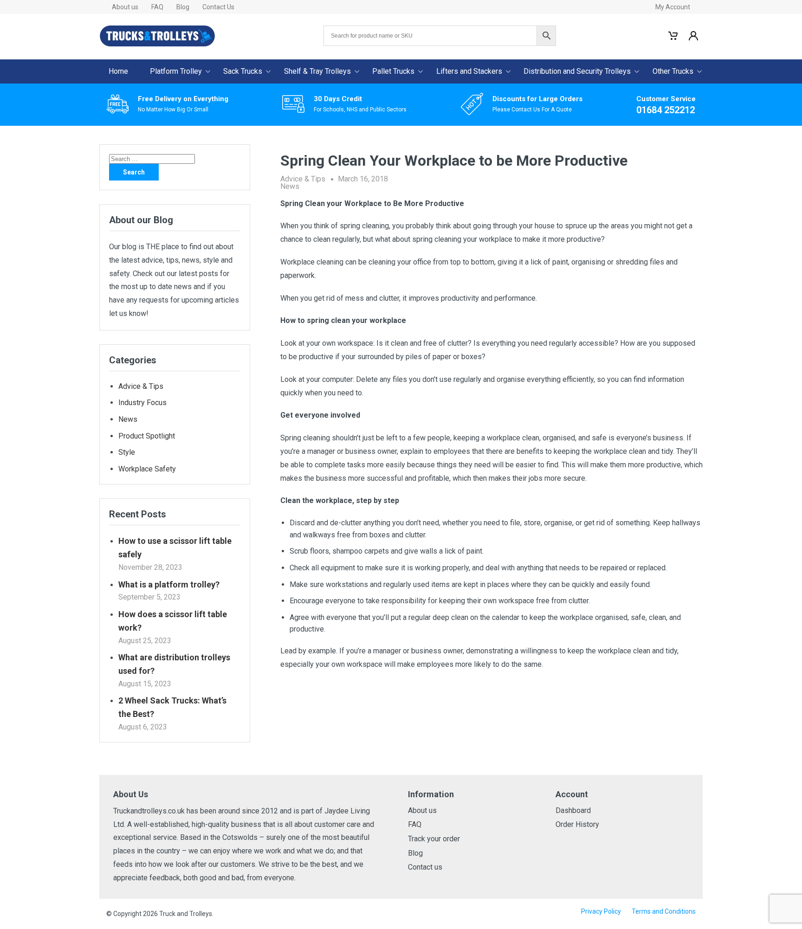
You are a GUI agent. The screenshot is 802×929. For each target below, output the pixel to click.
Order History (577, 824)
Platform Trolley (176, 71)
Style (126, 452)
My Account (672, 7)
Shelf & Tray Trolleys (317, 71)
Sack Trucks (242, 71)
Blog (182, 7)
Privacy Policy (601, 911)
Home (118, 71)
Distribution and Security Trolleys (577, 71)
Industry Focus (142, 402)
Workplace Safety (147, 468)
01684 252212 (665, 110)
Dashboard (573, 810)
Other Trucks (673, 71)
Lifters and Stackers (469, 71)
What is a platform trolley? (169, 584)
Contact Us (218, 7)
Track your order (434, 838)
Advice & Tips (302, 178)
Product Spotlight (146, 436)
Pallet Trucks (393, 71)
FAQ (157, 7)
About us (125, 7)
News (289, 186)
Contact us (425, 867)
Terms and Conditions (664, 911)
